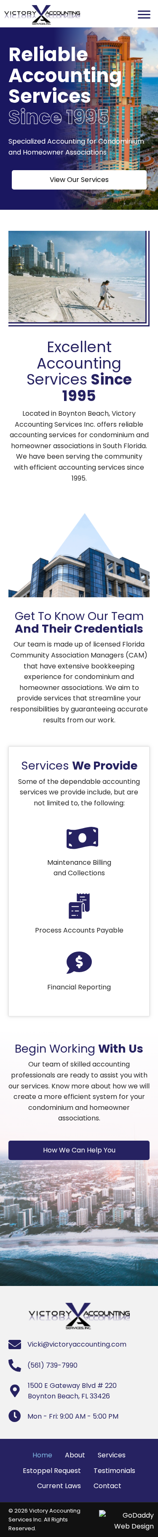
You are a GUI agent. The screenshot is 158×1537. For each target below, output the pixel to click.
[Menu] (144, 15)
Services (112, 1455)
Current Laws (59, 1486)
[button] (79, 180)
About (75, 1455)
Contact (107, 1486)
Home (42, 1455)
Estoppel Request (52, 1471)
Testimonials (114, 1471)
